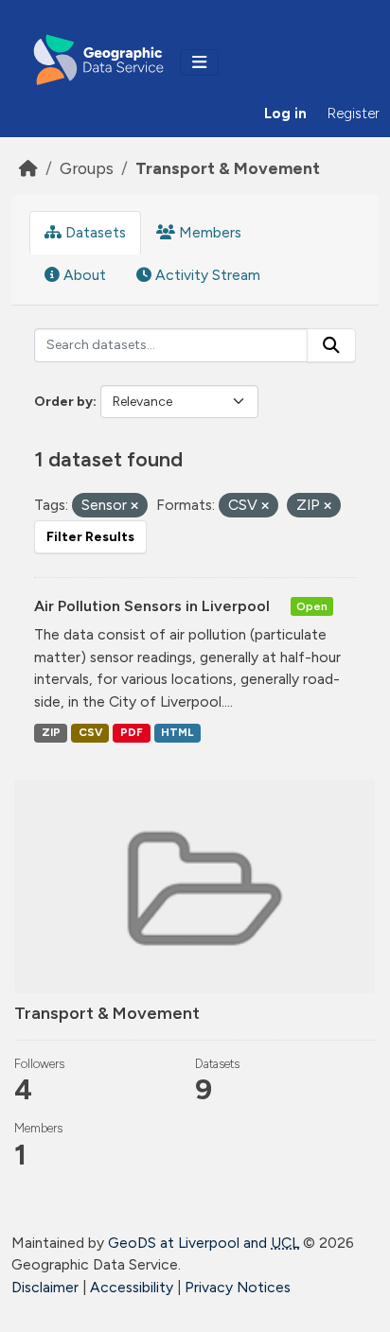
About (83, 275)
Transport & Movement (227, 168)
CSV (90, 732)
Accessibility (131, 1287)
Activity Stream (205, 275)
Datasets (94, 232)
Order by (63, 402)
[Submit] (331, 345)
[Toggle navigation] (199, 62)
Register (354, 113)
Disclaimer (45, 1287)
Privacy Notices (238, 1287)
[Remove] (134, 506)
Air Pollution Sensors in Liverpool (154, 606)
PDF (131, 732)
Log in (285, 113)
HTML (177, 732)
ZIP (51, 732)
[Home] (28, 168)
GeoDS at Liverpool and (203, 1243)
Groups (87, 168)
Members (208, 232)
